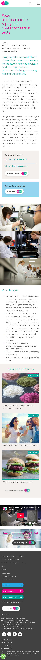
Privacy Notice (6, 640)
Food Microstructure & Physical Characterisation (16, 49)
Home (4, 42)
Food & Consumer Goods (13, 45)
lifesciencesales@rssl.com (10, 626)
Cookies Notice (7, 642)
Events (3, 569)
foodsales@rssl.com (17, 166)
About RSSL (5, 573)
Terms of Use (6, 645)
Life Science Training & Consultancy (13, 563)
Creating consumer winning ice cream (20, 445)
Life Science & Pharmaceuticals (12, 556)
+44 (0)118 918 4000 (18, 618)
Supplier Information (8, 576)
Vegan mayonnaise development (17, 482)
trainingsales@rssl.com (26, 628)
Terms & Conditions (8, 580)
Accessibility (6, 648)
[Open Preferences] (3, 656)
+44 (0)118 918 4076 (17, 159)
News (3, 566)
